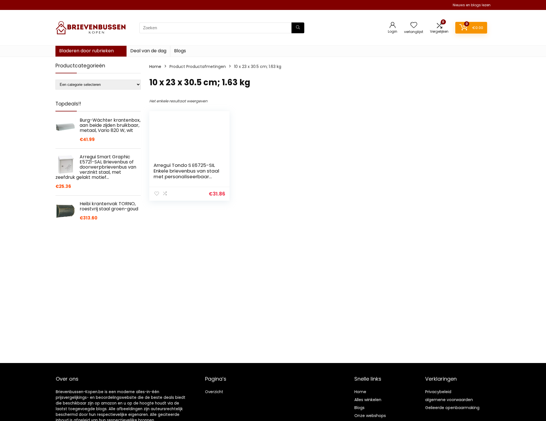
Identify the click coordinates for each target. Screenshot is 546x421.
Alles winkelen (367, 400)
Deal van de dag (148, 50)
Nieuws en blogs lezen (472, 5)
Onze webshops (370, 415)
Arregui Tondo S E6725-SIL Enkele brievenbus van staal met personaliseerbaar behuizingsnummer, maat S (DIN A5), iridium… (186, 176)
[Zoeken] (297, 27)
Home (155, 66)
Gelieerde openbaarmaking (452, 407)
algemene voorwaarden (449, 400)
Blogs (180, 50)
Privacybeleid (438, 392)
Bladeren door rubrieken (86, 50)
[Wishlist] (413, 25)
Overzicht (214, 392)
